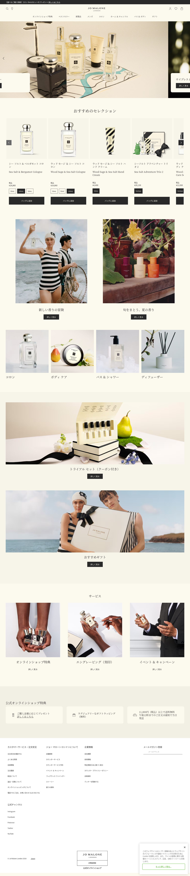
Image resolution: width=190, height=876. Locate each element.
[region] (163, 858)
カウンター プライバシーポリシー (96, 771)
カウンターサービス (53, 759)
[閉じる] (185, 847)
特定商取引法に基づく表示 (94, 765)
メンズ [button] (90, 16)
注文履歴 (11, 771)
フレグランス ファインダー (55, 776)
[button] (95, 59)
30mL (12, 191)
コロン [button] (101, 16)
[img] (181, 8)
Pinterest (11, 823)
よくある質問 (12, 759)
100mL (21, 191)
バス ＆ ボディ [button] (140, 16)
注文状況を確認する (15, 754)
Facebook (11, 817)
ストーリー (50, 782)
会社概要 (88, 754)
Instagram (11, 811)
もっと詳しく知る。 (164, 866)
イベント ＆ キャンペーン (55, 771)
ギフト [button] (155, 16)
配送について (12, 776)
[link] (26, 138)
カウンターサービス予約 (54, 765)
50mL (30, 191)
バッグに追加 (26, 200)
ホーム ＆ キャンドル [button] (119, 16)
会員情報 (11, 765)
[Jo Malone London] (96, 9)
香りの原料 (50, 787)
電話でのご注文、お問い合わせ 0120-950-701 (24, 793)
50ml (62, 191)
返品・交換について (15, 782)
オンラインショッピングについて (19, 787)
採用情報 (88, 759)
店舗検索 (49, 754)
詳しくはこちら (54, 2)
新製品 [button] (78, 16)
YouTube (11, 834)
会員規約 (88, 776)
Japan (33, 858)
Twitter (10, 828)
